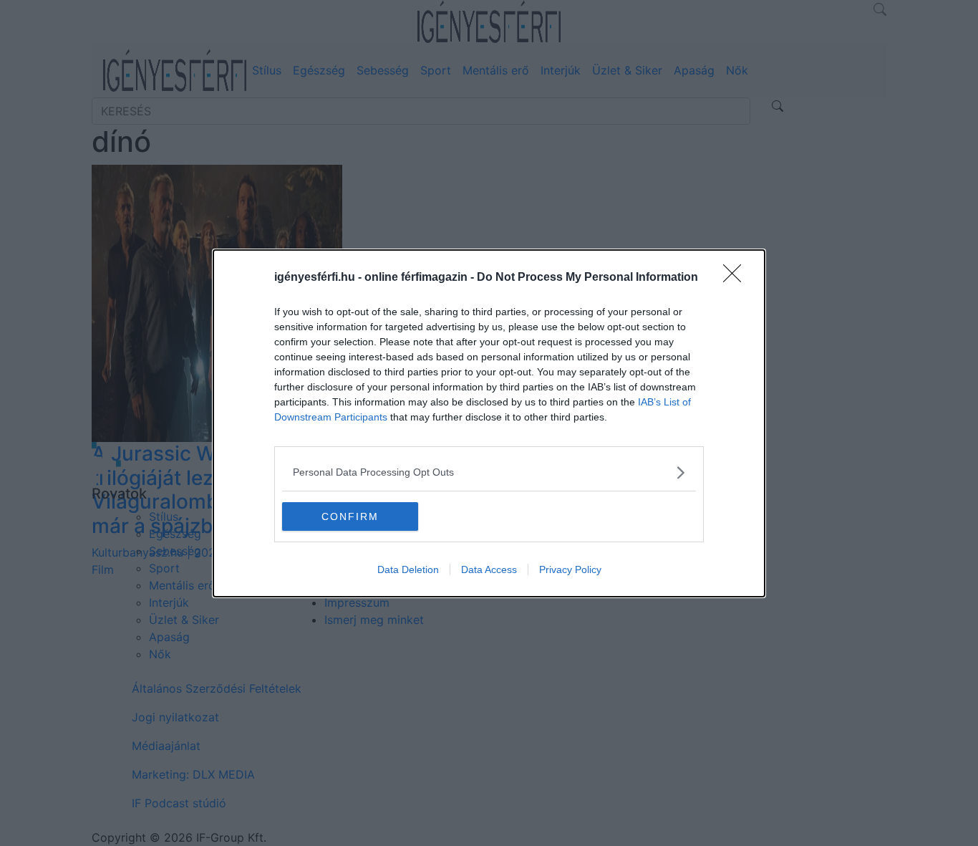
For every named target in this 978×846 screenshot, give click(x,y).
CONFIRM (350, 516)
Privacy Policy (570, 569)
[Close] (736, 278)
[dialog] (489, 423)
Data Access (489, 569)
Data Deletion (408, 569)
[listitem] (489, 472)
